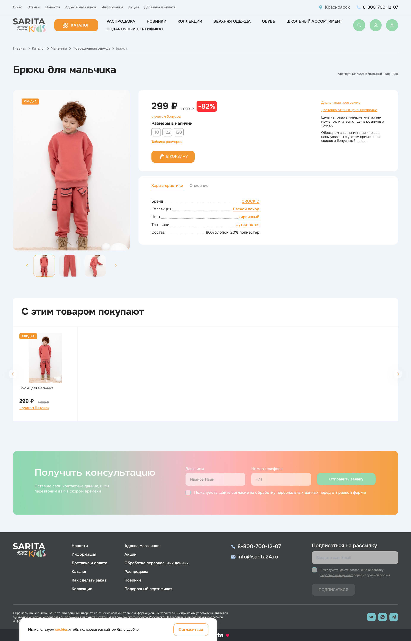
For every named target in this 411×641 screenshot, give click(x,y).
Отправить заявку (346, 479)
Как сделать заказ (89, 580)
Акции (133, 7)
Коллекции (190, 21)
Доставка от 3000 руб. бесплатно (349, 110)
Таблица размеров (166, 142)
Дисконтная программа (340, 102)
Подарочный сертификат (135, 29)
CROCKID (250, 201)
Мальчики (59, 48)
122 (167, 132)
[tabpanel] (268, 217)
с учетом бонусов (166, 116)
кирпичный (248, 216)
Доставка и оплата (160, 7)
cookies (61, 629)
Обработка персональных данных (156, 563)
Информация (112, 7)
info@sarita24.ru (258, 556)
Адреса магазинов (80, 7)
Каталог (80, 25)
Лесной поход (246, 209)
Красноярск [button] (337, 7)
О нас (17, 7)
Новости (52, 7)
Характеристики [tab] (167, 185)
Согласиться (191, 629)
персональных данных (297, 492)
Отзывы (33, 7)
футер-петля (247, 224)
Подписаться (333, 589)
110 (156, 132)
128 (178, 132)
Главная (19, 48)
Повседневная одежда (91, 48)
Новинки (156, 21)
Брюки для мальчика (36, 388)
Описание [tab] (199, 185)
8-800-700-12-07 (380, 7)
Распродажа (121, 21)
